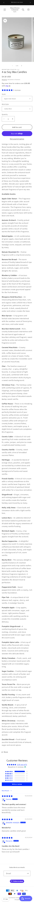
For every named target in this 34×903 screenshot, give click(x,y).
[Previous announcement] (4, 3)
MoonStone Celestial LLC (15, 897)
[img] (7, 796)
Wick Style (5, 104)
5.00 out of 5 (22, 764)
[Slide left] (12, 66)
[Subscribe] (27, 873)
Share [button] (6, 752)
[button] (4, 9)
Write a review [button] (17, 784)
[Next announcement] (30, 3)
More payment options (17, 139)
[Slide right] (22, 66)
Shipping (4, 79)
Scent (4, 94)
